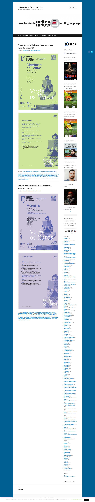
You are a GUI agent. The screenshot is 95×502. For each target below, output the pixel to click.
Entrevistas (66, 312)
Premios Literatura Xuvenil (69, 408)
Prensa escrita (67, 437)
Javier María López (28, 316)
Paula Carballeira (38, 318)
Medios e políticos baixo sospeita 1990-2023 (28, 317)
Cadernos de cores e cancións (49, 174)
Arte (65, 251)
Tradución (23, 173)
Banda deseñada (67, 265)
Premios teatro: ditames (69, 424)
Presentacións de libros (22, 313)
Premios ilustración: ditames (70, 400)
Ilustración (66, 334)
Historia (34, 171)
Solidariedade (67, 452)
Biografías (66, 268)
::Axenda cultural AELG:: (30, 7)
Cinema (65, 273)
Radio (65, 442)
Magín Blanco (37, 176)
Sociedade (66, 450)
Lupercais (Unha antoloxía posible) (27, 176)
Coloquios (66, 275)
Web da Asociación (52, 35)
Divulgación (66, 302)
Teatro (65, 453)
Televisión (66, 456)
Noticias (65, 361)
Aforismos (66, 241)
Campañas (66, 271)
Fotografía (66, 325)
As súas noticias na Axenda (40, 35)
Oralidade (66, 366)
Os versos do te (33, 178)
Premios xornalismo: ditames (70, 434)
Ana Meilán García (33, 173)
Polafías (65, 375)
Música (44, 171)
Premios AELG (67, 380)
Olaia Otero (23, 318)
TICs (65, 461)
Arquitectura (66, 250)
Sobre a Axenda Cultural (28, 35)
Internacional (67, 341)
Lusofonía (66, 352)
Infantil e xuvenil (39, 171)
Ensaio (24, 171)
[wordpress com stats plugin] (20, 490)
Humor (65, 332)
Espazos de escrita (68, 315)
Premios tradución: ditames (70, 428)
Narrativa (50, 312)
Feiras (65, 321)
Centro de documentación (69, 476)
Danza (65, 293)
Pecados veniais (45, 318)
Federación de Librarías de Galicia (35, 175)
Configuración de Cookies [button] (76, 499)
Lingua (65, 347)
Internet (65, 343)
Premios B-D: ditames (68, 384)
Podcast (65, 372)
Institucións (66, 338)
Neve (55, 176)
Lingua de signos (67, 349)
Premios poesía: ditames (69, 420)
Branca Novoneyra (32, 174)
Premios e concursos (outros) (70, 387)
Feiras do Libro (29, 171)
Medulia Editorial (50, 176)
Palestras (66, 368)
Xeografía (66, 467)
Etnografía (66, 318)
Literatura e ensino (68, 350)
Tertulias (66, 459)
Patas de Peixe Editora (30, 318)
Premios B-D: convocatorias (70, 381)
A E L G (65, 475)
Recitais (65, 443)
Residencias (66, 445)
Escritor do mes (67, 313)
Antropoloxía (66, 247)
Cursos (65, 291)
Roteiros (66, 448)
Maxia (65, 355)
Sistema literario (67, 449)
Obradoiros (66, 365)
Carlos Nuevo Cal (53, 313)
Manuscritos (66, 353)
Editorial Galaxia (24, 175)
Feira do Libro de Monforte (47, 175)
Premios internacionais (69, 403)
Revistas (66, 446)
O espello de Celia (26, 178)
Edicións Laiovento (22, 314)
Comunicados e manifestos (70, 276)
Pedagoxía (66, 369)
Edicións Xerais (29, 314)
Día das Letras (67, 297)
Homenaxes (66, 331)
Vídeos (65, 465)
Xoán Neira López (26, 319)
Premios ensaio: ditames (69, 393)
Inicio (19, 35)
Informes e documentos (69, 337)
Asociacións (66, 260)
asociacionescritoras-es (35, 50)
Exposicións (66, 319)
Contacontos (25, 312)
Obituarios (66, 363)
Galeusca (66, 327)
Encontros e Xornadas (69, 307)
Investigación (67, 344)
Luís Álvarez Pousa (36, 316)
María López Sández (50, 316)
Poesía (47, 171)
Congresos (66, 285)
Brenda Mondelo (39, 174)
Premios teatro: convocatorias (70, 421)
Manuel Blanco (43, 176)
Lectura (65, 346)
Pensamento (66, 371)
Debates (65, 294)
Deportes (66, 296)
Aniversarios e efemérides (69, 244)
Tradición (66, 462)
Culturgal (66, 290)
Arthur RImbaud (40, 173)
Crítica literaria (67, 288)
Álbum (65, 243)
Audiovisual (66, 262)
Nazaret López (47, 317)
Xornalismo (30, 313)
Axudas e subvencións (69, 263)
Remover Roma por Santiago (42, 178)
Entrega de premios (68, 310)
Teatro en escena (67, 455)
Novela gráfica (67, 362)
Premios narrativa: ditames (70, 414)
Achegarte (66, 238)
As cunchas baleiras (48, 173)
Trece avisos (51, 318)
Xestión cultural (67, 468)
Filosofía (66, 324)
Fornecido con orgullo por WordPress (47, 497)
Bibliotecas (66, 266)
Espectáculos (67, 316)
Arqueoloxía (66, 248)
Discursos (66, 300)
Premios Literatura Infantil (69, 405)
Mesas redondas (67, 356)
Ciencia (65, 272)
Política (65, 377)
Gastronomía (66, 328)
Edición (65, 303)
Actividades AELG (68, 240)
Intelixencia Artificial (68, 340)
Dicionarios (66, 299)
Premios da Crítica (68, 386)
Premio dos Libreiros (68, 378)
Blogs (65, 269)
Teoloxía (66, 458)
